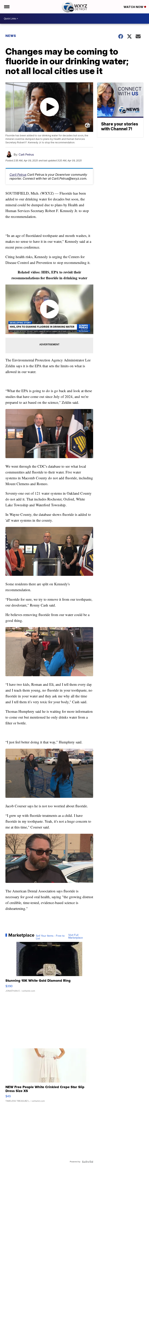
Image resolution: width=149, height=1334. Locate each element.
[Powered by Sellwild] (87, 1161)
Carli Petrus (26, 154)
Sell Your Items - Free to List (50, 937)
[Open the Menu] (6, 6)
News (10, 36)
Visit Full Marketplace (75, 936)
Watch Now (134, 7)
